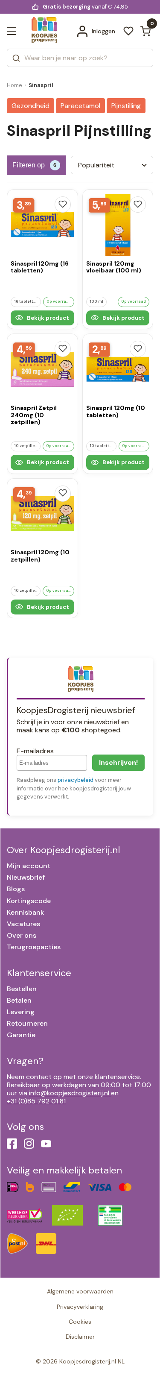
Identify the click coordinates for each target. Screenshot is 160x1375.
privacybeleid (75, 780)
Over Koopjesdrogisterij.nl (63, 850)
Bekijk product (47, 318)
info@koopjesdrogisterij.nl (69, 1092)
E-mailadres (35, 750)
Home (14, 85)
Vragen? (25, 1061)
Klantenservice (39, 973)
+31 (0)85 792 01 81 (36, 1101)
